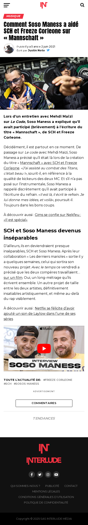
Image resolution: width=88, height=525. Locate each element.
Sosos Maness (27, 384)
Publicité (52, 486)
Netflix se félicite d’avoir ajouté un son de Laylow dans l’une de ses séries (39, 313)
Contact (71, 486)
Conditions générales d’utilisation (46, 497)
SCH (8, 384)
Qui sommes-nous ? (25, 486)
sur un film (13, 278)
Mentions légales (46, 491)
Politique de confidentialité (46, 502)
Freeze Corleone (58, 380)
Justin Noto (36, 50)
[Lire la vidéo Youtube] (44, 348)
